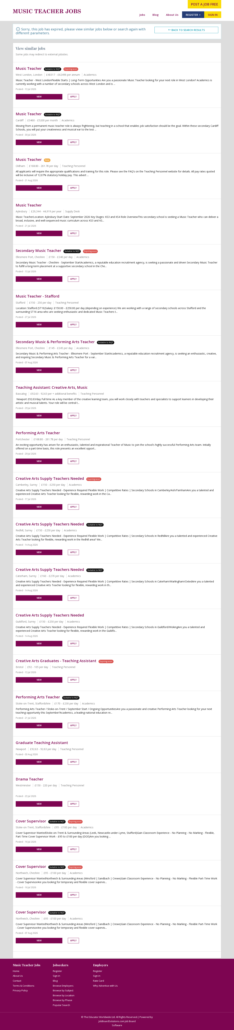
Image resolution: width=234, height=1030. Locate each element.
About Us (172, 14)
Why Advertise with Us (105, 985)
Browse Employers (63, 985)
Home (16, 971)
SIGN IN (213, 14)
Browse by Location (63, 995)
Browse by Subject (63, 990)
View (39, 96)
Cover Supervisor (31, 821)
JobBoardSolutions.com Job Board (117, 1021)
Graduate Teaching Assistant (42, 742)
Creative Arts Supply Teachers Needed (50, 478)
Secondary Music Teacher (38, 250)
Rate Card (98, 980)
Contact (17, 980)
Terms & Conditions (23, 985)
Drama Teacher (29, 779)
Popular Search (61, 1005)
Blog (155, 14)
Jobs (142, 14)
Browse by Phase (62, 1000)
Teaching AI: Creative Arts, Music (52, 387)
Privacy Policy (20, 990)
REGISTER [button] (192, 14)
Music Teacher (29, 68)
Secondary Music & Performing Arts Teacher (55, 341)
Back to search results (188, 30)
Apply (73, 96)
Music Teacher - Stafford (37, 296)
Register (57, 971)
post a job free (204, 4)
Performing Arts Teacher (38, 432)
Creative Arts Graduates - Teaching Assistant (56, 660)
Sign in (56, 975)
